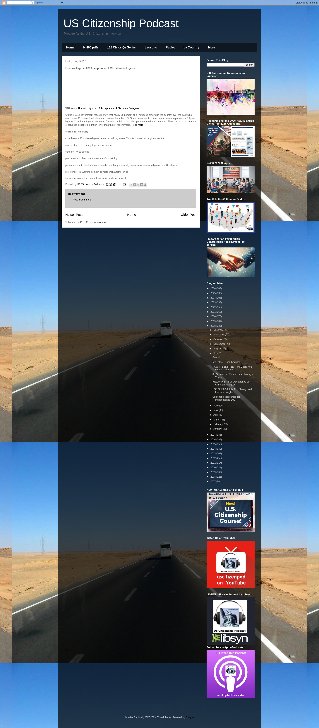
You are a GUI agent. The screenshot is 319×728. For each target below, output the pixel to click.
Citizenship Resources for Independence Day (226, 398)
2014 (213, 448)
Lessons (151, 47)
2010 (213, 467)
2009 (213, 472)
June (216, 405)
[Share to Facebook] (141, 184)
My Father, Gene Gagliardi (226, 362)
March (217, 419)
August (217, 348)
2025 (213, 293)
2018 (213, 325)
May (216, 410)
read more (138, 124)
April (216, 414)
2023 (213, 302)
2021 (213, 311)
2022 (213, 307)
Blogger (190, 717)
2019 (213, 321)
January (218, 428)
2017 (213, 434)
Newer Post (74, 215)
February (218, 424)
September (219, 344)
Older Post (188, 215)
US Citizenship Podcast (121, 23)
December (219, 330)
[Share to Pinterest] (145, 184)
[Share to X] (138, 184)
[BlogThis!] (134, 184)
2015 (213, 444)
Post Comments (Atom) (93, 222)
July (216, 353)
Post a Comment (82, 199)
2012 (213, 458)
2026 (213, 288)
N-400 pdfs (90, 47)
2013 (213, 453)
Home (70, 47)
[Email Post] (124, 184)
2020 (213, 316)
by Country (191, 47)
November (219, 334)
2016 (213, 439)
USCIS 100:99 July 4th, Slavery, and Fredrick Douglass (232, 391)
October (218, 339)
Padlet (170, 47)
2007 (213, 481)
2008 (213, 476)
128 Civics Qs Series (121, 47)
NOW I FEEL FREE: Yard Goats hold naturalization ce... (232, 368)
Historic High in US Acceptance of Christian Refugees (108, 108)
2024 (213, 297)
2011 (213, 462)
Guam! (216, 357)
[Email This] (131, 184)
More (211, 47)
